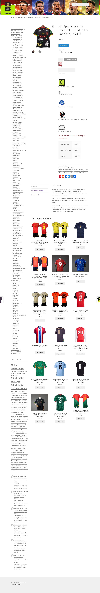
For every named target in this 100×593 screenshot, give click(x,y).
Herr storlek (62, 50)
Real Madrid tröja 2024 (15, 469)
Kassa (22, 12)
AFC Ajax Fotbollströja (68, 169)
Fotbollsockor (66, 94)
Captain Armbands (67, 86)
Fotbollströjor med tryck (74, 172)
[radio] (60, 52)
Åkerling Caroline (18, 476)
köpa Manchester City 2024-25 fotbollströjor (18, 412)
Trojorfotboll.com (15, 584)
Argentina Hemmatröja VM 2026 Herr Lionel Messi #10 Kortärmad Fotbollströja (20, 543)
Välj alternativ (40, 249)
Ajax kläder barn (76, 171)
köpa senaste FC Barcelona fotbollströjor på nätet (19, 440)
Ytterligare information (37, 190)
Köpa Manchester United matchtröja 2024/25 (19, 418)
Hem (12, 12)
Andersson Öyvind (18, 508)
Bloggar (44, 12)
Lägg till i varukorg (71, 59)
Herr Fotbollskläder (70, 167)
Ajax (22, 17)
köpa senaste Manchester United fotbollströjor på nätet (18, 452)
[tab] (39, 186)
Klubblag (18, 17)
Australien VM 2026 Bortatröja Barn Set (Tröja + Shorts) (20, 558)
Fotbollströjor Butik (16, 371)
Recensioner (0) (35, 195)
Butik (17, 12)
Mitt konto (29, 12)
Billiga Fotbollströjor (21, 4)
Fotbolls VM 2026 (62, 12)
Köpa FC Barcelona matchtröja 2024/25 (18, 405)
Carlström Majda (18, 540)
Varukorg (37, 12)
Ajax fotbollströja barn (67, 171)
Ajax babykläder (77, 169)
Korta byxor (66, 131)
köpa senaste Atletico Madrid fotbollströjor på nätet (19, 433)
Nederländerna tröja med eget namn (19, 467)
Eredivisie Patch (67, 106)
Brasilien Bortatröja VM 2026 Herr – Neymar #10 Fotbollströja (20, 526)
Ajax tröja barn (84, 171)
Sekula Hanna (17, 525)
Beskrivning (34, 186)
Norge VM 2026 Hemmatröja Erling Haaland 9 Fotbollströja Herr (20, 510)
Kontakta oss (52, 12)
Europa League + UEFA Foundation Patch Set (74, 119)
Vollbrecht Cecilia (18, 491)
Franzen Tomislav (18, 555)
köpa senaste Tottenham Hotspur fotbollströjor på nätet (19, 461)
